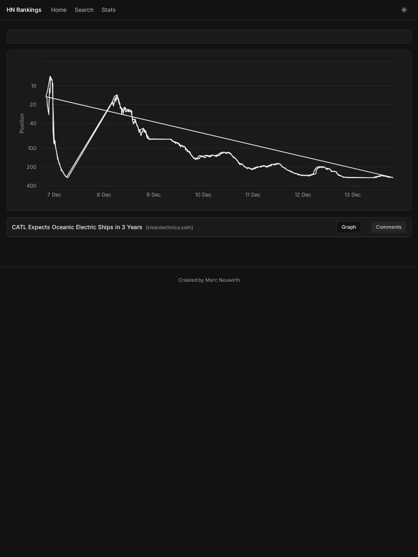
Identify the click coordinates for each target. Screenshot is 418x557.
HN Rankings (24, 9)
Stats (109, 9)
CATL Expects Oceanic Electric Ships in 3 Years (77, 226)
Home (59, 9)
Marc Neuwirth (222, 280)
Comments (388, 227)
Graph (349, 227)
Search (84, 9)
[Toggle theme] (404, 9)
